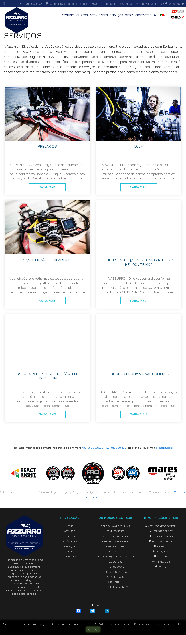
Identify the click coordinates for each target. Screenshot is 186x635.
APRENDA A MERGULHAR (115, 541)
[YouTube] (173, 3)
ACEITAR (93, 629)
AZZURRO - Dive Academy (162, 526)
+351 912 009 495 (115, 447)
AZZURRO (68, 15)
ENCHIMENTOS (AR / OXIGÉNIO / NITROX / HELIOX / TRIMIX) (138, 262)
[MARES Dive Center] (162, 478)
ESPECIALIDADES (115, 546)
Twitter (162, 566)
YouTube (162, 556)
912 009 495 (34, 3)
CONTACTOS (143, 15)
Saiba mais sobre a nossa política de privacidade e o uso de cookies (141, 624)
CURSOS (82, 15)
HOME (69, 526)
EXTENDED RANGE (115, 576)
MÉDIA (129, 15)
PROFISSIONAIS (115, 566)
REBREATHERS (115, 581)
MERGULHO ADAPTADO (115, 587)
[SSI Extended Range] (68, 479)
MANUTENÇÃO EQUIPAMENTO (47, 260)
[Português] (162, 15)
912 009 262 (15, 3)
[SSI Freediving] (118, 479)
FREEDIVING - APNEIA (115, 571)
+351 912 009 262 (92, 447)
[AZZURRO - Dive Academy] (17, 20)
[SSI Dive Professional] (93, 483)
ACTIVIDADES (99, 15)
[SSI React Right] (23, 477)
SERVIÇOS (116, 15)
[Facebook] (165, 3)
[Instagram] (169, 3)
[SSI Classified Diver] (53, 479)
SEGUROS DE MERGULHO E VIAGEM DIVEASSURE (47, 375)
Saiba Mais (47, 187)
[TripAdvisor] (178, 3)
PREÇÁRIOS (47, 146)
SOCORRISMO (115, 551)
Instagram (162, 551)
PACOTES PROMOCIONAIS (115, 536)
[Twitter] (182, 3)
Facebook (162, 546)
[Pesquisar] (155, 15)
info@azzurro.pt (165, 447)
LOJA (138, 146)
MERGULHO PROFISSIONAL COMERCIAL (138, 373)
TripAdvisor (162, 561)
